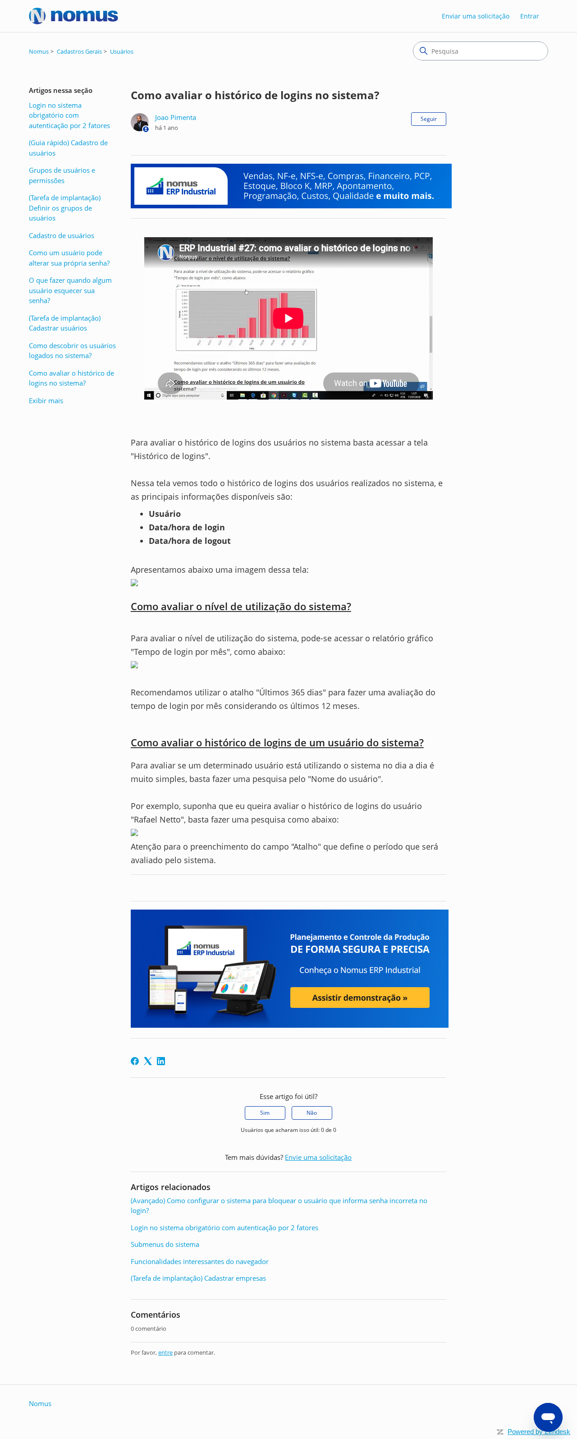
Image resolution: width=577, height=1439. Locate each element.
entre (165, 1352)
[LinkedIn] (161, 1061)
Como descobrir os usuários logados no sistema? (72, 350)
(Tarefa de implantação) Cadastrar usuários (65, 323)
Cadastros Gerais (79, 51)
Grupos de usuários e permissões (62, 175)
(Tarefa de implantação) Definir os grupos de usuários (65, 207)
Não (312, 1113)
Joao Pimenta (175, 117)
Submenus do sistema (165, 1244)
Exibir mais (46, 400)
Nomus (39, 51)
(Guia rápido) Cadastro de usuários (68, 147)
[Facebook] (135, 1061)
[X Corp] (148, 1061)
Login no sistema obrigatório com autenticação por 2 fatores (69, 115)
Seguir (429, 119)
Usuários (121, 51)
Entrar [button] (529, 16)
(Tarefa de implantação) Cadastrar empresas (198, 1278)
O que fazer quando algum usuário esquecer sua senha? (70, 290)
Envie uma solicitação (318, 1157)
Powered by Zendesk (539, 1431)
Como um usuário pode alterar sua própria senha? (69, 257)
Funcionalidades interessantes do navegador (200, 1261)
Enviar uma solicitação (475, 16)
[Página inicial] (73, 16)
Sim (265, 1113)
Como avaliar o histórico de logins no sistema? (71, 378)
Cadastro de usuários (61, 235)
